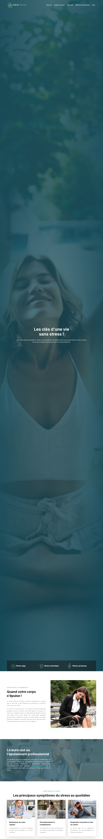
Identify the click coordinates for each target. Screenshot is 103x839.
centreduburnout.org (38, 766)
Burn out (49, 5)
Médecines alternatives (83, 5)
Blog (93, 5)
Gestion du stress (59, 5)
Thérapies (70, 5)
